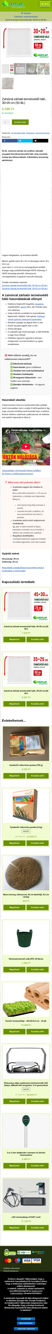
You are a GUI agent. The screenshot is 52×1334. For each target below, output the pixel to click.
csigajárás (39, 304)
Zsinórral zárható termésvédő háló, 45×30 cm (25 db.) (25, 285)
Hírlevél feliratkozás (10, 1271)
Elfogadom (26, 1319)
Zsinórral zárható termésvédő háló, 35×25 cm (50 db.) (25, 289)
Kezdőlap (27, 13)
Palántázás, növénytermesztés (26, 16)
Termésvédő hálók (18, 133)
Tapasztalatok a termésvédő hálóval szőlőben (21, 471)
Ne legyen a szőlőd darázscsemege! (17, 474)
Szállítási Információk (11, 1268)
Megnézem (14, 639)
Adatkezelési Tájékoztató (26, 1329)
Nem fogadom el (26, 1323)
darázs (23, 307)
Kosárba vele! (20, 122)
